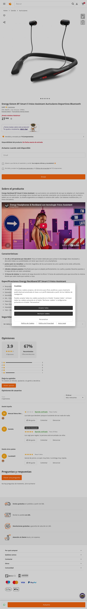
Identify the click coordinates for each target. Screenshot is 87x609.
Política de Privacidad (46, 323)
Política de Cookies (27, 323)
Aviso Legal (62, 323)
